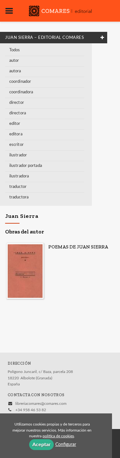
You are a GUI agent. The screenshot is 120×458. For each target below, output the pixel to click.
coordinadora (21, 92)
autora (15, 71)
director (16, 103)
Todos (14, 50)
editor (14, 124)
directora (17, 113)
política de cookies (58, 436)
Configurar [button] (65, 444)
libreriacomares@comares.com (41, 403)
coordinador (20, 82)
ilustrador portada (25, 166)
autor (14, 61)
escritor (16, 145)
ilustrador (18, 155)
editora (15, 134)
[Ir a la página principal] (60, 10)
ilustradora (19, 176)
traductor (18, 187)
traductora (18, 197)
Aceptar (41, 444)
